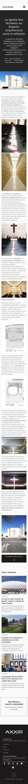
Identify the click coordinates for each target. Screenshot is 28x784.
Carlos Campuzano (16, 101)
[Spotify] (14, 768)
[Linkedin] (22, 764)
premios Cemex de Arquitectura (14, 111)
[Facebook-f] (5, 764)
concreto (17, 194)
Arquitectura (5, 596)
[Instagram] (10, 764)
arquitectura (7, 194)
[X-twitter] (14, 764)
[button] (14, 560)
